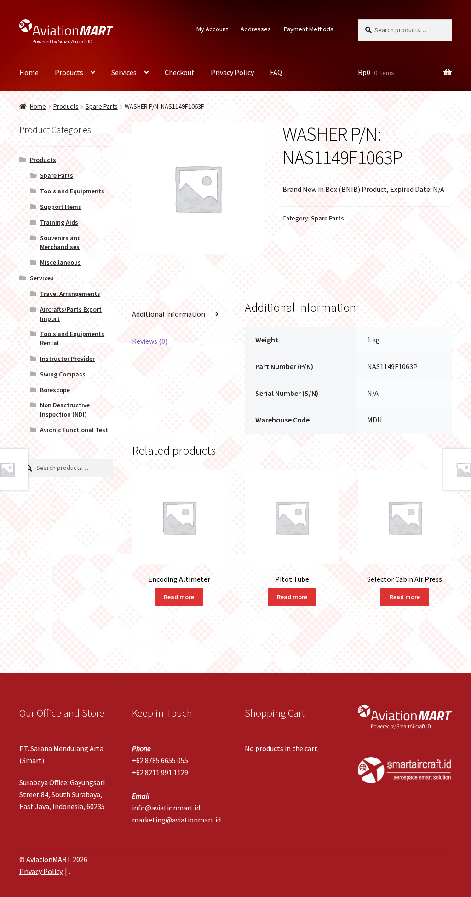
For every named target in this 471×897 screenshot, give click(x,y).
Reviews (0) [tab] (149, 341)
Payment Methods (308, 29)
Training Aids (59, 222)
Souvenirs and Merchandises (60, 242)
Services (124, 72)
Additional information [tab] (168, 313)
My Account (212, 29)
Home (29, 72)
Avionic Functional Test (74, 430)
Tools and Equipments (72, 191)
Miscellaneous (60, 262)
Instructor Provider (67, 358)
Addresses (256, 29)
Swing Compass (63, 374)
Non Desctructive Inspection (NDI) (65, 409)
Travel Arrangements (70, 293)
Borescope (55, 390)
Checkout (180, 72)
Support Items (60, 207)
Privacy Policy (232, 72)
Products (69, 72)
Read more (179, 597)
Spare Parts (102, 106)
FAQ (276, 72)
